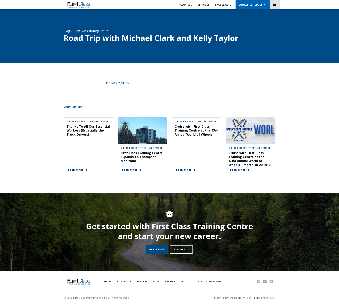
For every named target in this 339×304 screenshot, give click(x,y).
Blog (67, 31)
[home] (79, 4)
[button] (253, 4)
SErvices (203, 4)
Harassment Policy (264, 297)
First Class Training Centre (91, 31)
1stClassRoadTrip (117, 83)
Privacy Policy (221, 297)
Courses (186, 4)
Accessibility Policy (241, 297)
